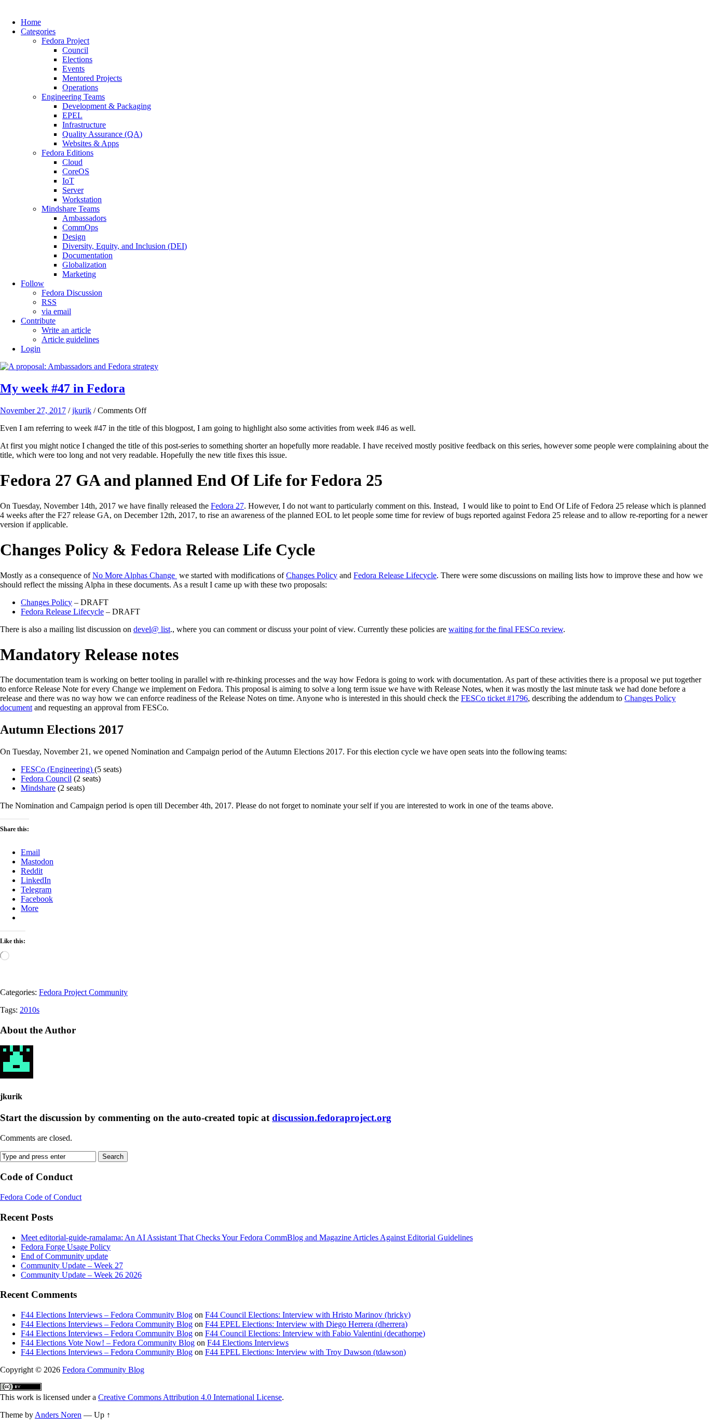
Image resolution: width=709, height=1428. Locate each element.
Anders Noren (58, 1414)
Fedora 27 (227, 505)
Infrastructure (84, 124)
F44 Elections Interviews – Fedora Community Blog (107, 1314)
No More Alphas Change (134, 575)
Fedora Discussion (72, 292)
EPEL (72, 115)
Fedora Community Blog (103, 1369)
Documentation (87, 255)
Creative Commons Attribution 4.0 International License (190, 1397)
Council (75, 50)
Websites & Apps (90, 143)
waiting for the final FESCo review (505, 629)
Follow (32, 283)
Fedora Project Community (83, 992)
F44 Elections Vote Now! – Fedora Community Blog (108, 1342)
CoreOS (75, 171)
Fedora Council (46, 778)
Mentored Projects (92, 78)
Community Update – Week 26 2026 (81, 1274)
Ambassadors (84, 218)
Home (31, 22)
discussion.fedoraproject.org (331, 1117)
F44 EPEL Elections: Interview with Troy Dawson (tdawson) (305, 1352)
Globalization (84, 264)
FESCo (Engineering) (57, 769)
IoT (68, 180)
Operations (80, 87)
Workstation (82, 199)
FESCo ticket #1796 (494, 698)
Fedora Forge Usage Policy (66, 1246)
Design (74, 236)
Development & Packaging (106, 106)
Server (73, 190)
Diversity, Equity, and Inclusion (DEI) (124, 246)
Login (30, 348)
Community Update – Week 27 (72, 1265)
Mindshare (38, 787)
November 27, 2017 (33, 410)
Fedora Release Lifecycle (395, 575)
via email (56, 311)
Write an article (66, 330)
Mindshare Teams (71, 208)
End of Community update (64, 1256)
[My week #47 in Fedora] (79, 366)
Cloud (72, 162)
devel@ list (151, 629)
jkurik (81, 410)
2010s (29, 1009)
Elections (77, 59)
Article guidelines (70, 339)
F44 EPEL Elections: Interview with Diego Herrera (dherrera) (306, 1324)
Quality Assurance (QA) (102, 134)
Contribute (38, 320)
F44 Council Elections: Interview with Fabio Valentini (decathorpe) (315, 1333)
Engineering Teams (73, 96)
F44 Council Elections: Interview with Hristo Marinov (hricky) (308, 1314)
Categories (38, 31)
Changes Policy (311, 575)
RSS (49, 302)
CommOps (80, 227)
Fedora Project (65, 40)
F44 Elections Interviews (248, 1342)
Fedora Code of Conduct (40, 1197)
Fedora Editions (67, 152)
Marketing (79, 274)
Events (73, 68)
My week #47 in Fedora (62, 388)
